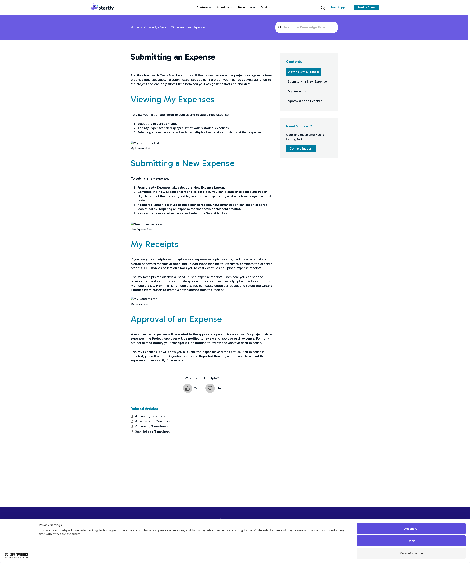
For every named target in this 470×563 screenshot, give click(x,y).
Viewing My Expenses (304, 72)
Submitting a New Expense (307, 81)
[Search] (323, 7)
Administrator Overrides (152, 421)
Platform (203, 7)
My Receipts (297, 91)
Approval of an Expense (305, 101)
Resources (245, 7)
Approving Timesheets (151, 426)
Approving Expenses (150, 416)
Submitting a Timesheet (152, 431)
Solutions (223, 7)
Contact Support (300, 148)
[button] (191, 388)
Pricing (265, 7)
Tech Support (340, 7)
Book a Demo (366, 7)
